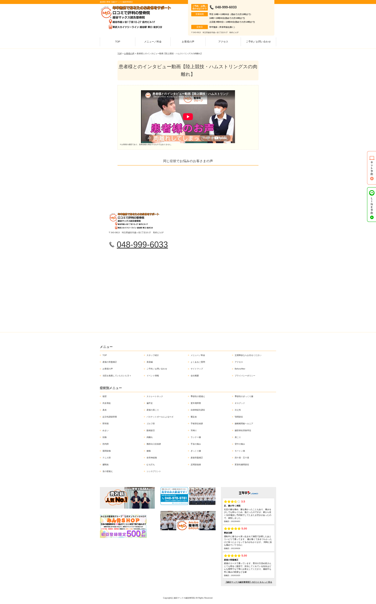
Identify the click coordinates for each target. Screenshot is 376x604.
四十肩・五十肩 (242, 457)
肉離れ (150, 437)
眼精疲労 (151, 430)
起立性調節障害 (110, 417)
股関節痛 (107, 451)
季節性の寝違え (198, 396)
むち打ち (151, 464)
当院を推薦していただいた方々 (117, 375)
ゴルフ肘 (151, 423)
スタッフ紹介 (153, 355)
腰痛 (149, 451)
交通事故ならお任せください (248, 355)
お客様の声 (188, 41)
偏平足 (150, 403)
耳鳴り (194, 430)
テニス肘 (107, 457)
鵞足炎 (194, 417)
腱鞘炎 (106, 464)
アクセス (223, 41)
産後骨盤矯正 (197, 457)
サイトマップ (197, 369)
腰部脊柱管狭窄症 (243, 430)
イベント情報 (153, 375)
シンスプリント (154, 471)
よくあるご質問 (198, 362)
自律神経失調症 (198, 410)
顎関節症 (239, 417)
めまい (106, 430)
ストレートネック (155, 396)
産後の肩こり (153, 410)
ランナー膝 (196, 437)
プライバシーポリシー (245, 375)
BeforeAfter (240, 369)
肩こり (238, 437)
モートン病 (240, 451)
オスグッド (240, 403)
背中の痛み (240, 444)
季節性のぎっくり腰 (244, 396)
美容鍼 (150, 362)
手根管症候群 (197, 423)
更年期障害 (196, 403)
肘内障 (106, 444)
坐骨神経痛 (152, 457)
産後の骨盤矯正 (110, 362)
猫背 (105, 396)
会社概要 (195, 375)
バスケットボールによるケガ (160, 417)
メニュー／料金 (153, 41)
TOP (117, 41)
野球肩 (106, 423)
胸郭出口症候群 (154, 444)
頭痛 (105, 437)
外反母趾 (107, 403)
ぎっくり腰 (196, 451)
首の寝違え (108, 471)
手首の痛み (196, 444)
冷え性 (238, 410)
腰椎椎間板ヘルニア (244, 423)
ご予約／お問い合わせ (258, 41)
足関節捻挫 (196, 464)
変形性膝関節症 (242, 464)
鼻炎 (105, 410)
